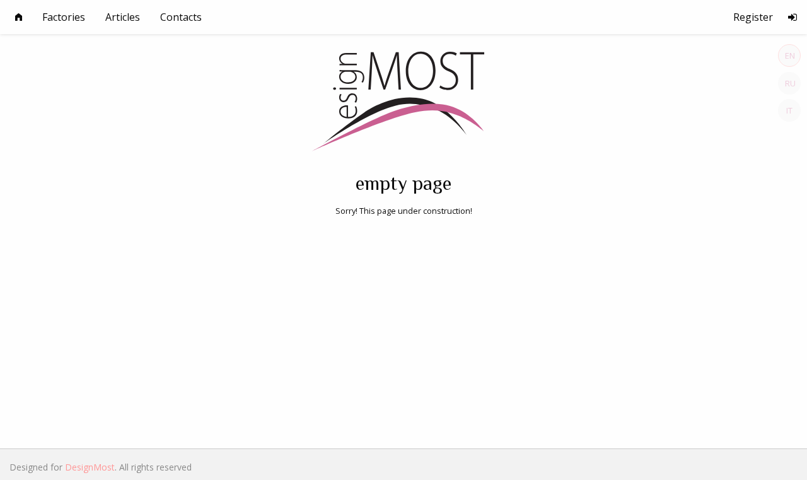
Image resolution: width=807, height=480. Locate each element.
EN (790, 55)
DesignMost (90, 467)
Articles (122, 17)
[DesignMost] (404, 96)
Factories (63, 17)
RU (790, 83)
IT (789, 110)
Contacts (181, 17)
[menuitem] (18, 17)
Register (753, 17)
